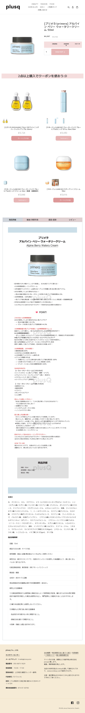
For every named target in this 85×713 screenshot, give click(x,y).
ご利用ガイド (50, 655)
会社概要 (47, 653)
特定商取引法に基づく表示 (61, 653)
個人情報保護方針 (62, 655)
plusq (65, 708)
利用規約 (75, 653)
